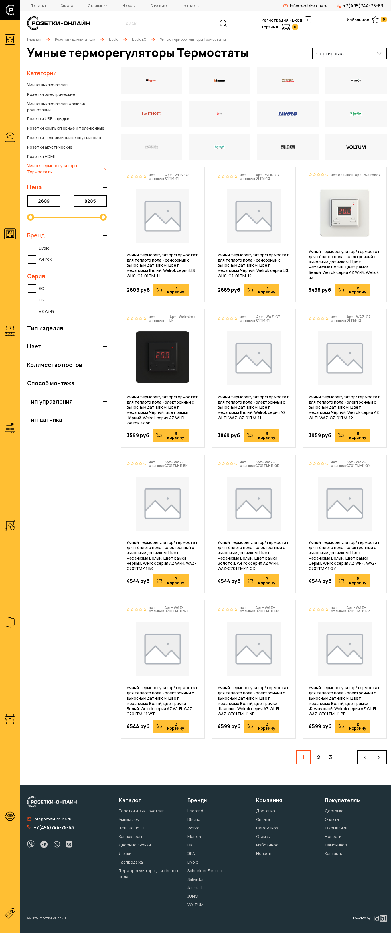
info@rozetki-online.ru (308, 5)
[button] (67, 73)
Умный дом (129, 819)
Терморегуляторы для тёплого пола (149, 873)
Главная (34, 39)
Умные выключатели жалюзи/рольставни (56, 106)
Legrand (195, 810)
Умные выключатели (47, 84)
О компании (97, 5)
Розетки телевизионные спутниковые (65, 137)
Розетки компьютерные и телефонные (65, 128)
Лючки (125, 853)
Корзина (278, 27)
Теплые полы (131, 828)
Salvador (195, 879)
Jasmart (195, 887)
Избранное (366, 19)
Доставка (38, 5)
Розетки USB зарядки (48, 118)
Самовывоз (160, 5)
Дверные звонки (135, 845)
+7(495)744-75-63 (363, 6)
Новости (129, 5)
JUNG (192, 896)
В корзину (175, 290)
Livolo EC (139, 39)
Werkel (193, 828)
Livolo (113, 39)
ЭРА (191, 853)
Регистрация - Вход (281, 20)
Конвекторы (130, 836)
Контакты (191, 5)
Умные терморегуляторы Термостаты (52, 168)
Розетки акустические (49, 147)
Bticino (193, 819)
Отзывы (263, 836)
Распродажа (131, 862)
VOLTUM (195, 904)
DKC (191, 845)
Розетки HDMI (41, 156)
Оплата (67, 5)
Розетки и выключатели (75, 39)
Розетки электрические (51, 94)
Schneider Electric (204, 870)
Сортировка (330, 53)
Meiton (194, 836)
